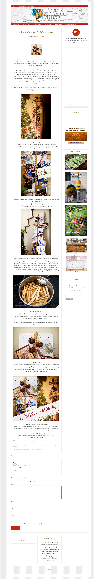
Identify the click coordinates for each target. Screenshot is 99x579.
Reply (14, 470)
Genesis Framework (54, 570)
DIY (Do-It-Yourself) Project (30, 445)
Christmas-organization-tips (24, 449)
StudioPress (62, 570)
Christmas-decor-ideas (52, 447)
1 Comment (42, 36)
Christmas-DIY (16, 449)
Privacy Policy (22, 540)
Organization (48, 445)
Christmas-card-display (22, 447)
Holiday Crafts (37, 445)
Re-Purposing (53, 445)
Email (12, 508)
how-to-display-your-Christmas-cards (35, 449)
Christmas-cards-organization (43, 447)
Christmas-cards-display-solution (32, 447)
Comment (13, 484)
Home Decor (43, 445)
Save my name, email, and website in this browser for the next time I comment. (29, 524)
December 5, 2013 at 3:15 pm (24, 465)
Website (12, 515)
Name (12, 501)
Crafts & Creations (21, 445)
